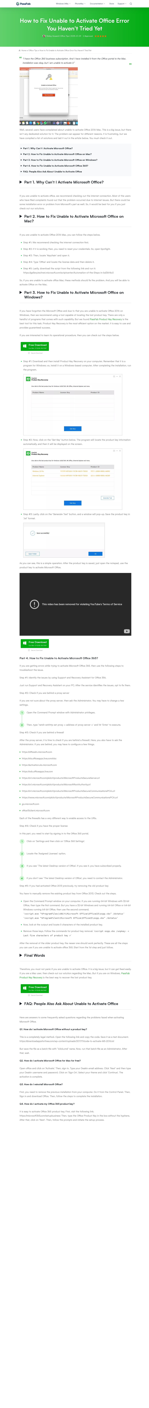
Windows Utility (62, 3)
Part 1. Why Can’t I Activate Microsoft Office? (48, 148)
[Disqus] (74, 1160)
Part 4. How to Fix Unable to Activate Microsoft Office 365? (55, 165)
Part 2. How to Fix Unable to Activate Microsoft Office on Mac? (57, 154)
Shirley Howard (52, 36)
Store (111, 3)
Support (121, 3)
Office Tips (64, 36)
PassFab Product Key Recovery (106, 319)
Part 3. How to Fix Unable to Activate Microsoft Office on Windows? (60, 159)
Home (23, 50)
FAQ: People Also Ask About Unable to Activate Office (52, 171)
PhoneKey (79, 3)
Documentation (96, 3)
